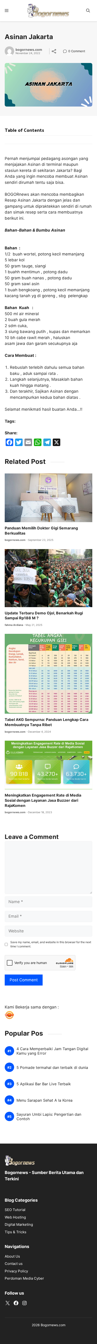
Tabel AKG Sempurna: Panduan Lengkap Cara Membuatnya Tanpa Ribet (46, 722)
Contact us (14, 1263)
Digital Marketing (19, 1224)
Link (66, 51)
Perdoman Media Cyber (24, 1278)
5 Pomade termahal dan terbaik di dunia (52, 1067)
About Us (12, 1256)
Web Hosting (15, 1217)
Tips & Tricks (15, 1232)
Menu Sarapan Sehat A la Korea (44, 1100)
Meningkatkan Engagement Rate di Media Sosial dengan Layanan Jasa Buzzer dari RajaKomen (43, 800)
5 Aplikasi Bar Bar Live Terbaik (43, 1084)
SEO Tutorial (15, 1209)
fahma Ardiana (14, 625)
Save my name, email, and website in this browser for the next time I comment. (50, 944)
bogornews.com (29, 50)
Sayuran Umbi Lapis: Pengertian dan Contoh (48, 1116)
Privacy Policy (16, 1271)
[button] (88, 11)
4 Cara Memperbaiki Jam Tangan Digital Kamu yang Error (52, 1051)
